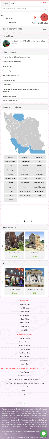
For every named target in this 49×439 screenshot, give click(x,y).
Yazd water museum (9, 96)
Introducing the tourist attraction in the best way (24, 379)
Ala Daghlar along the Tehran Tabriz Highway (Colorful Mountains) (20, 90)
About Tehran (24, 312)
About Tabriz (24, 319)
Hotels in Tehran (24, 345)
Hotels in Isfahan (24, 342)
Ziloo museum (7, 66)
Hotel (13, 3)
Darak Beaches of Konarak (11, 62)
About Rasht (24, 323)
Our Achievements (24, 376)
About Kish (24, 330)
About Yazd (25, 326)
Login (24, 394)
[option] (34, 245)
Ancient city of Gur (8, 80)
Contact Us (24, 387)
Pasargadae (6, 85)
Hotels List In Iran (24, 334)
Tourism (5, 3)
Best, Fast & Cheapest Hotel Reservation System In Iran (24, 383)
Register (24, 390)
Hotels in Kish (24, 364)
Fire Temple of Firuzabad (10, 75)
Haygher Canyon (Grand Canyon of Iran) (16, 57)
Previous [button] (46, 245)
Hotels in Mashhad (24, 338)
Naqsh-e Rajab (7, 71)
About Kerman (24, 304)
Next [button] (2, 245)
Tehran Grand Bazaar (9, 101)
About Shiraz (24, 315)
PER (44, 2)
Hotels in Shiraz (24, 349)
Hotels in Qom (24, 357)
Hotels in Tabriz (24, 353)
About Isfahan (24, 308)
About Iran (24, 300)
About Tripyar (24, 372)
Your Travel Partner (40, 23)
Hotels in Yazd (24, 360)
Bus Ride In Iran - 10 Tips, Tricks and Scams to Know (28, 42)
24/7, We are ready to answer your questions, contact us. (24, 368)
